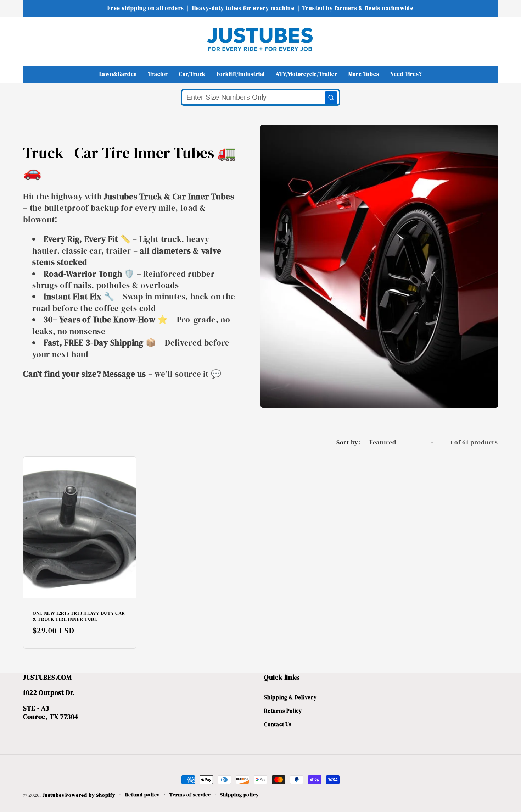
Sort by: (348, 442)
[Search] (331, 97)
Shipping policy (239, 794)
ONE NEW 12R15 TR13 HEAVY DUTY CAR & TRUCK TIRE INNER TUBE (79, 616)
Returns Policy (283, 711)
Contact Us (278, 724)
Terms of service (190, 794)
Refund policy (142, 794)
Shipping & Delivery (290, 697)
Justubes (53, 795)
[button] (33, 39)
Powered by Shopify (90, 795)
